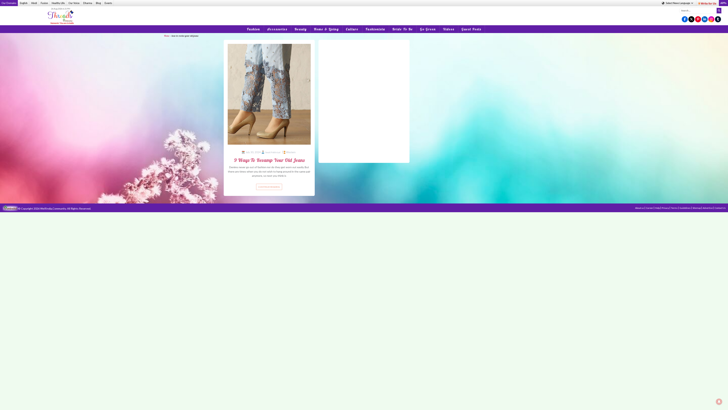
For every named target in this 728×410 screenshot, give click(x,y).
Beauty (300, 29)
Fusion (44, 3)
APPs (723, 3)
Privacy (665, 208)
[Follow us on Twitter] (691, 19)
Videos (448, 29)
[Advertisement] (364, 13)
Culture (352, 29)
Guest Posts (471, 29)
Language (678, 3)
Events (108, 3)
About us (639, 208)
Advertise (708, 208)
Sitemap (697, 208)
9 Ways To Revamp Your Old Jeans (269, 160)
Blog (98, 3)
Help (657, 208)
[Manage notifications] (719, 402)
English (23, 3)
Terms (674, 208)
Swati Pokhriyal (272, 152)
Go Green (428, 29)
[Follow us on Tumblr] (718, 19)
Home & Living (326, 29)
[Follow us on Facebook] (685, 19)
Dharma (87, 3)
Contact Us (720, 208)
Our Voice (73, 3)
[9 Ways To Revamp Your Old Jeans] (269, 93)
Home (166, 35)
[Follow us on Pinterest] (698, 19)
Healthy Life (58, 3)
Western (291, 152)
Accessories (277, 29)
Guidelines (685, 208)
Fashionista (375, 29)
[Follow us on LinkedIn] (705, 19)
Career (649, 208)
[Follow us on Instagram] (711, 19)
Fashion (253, 29)
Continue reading (269, 186)
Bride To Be (402, 29)
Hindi (34, 3)
